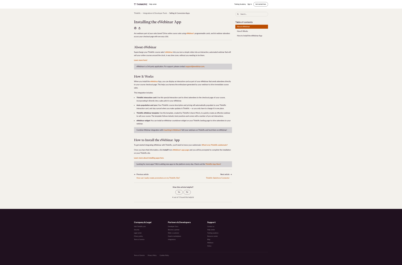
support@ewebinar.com (195, 66)
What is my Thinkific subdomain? (215, 145)
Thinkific (137, 13)
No (187, 192)
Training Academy (240, 4)
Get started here (260, 4)
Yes (179, 192)
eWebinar (169, 52)
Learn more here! (140, 60)
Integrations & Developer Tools (155, 13)
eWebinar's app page (181, 150)
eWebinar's (190, 33)
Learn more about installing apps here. (149, 158)
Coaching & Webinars (172, 130)
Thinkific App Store (212, 164)
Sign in (249, 4)
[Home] (140, 4)
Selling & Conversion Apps (179, 13)
